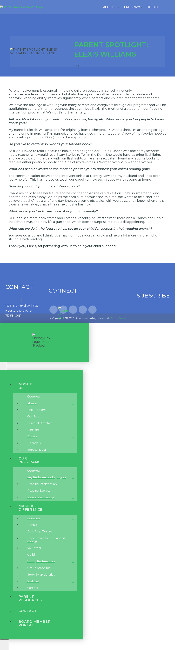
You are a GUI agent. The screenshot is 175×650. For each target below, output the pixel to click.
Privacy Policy (118, 318)
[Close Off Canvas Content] (3, 366)
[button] (171, 7)
